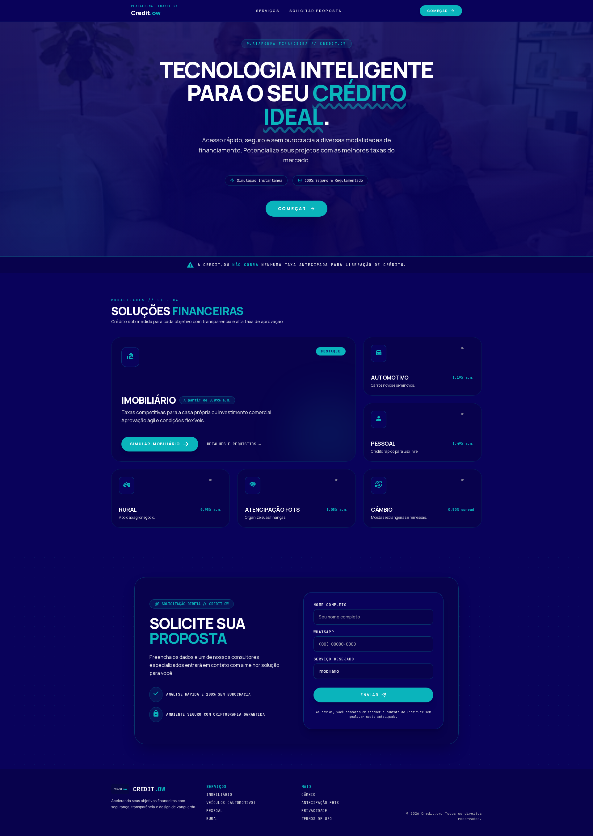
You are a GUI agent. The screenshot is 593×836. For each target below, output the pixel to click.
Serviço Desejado (333, 659)
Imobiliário (219, 794)
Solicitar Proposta (315, 10)
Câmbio (308, 794)
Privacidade (314, 810)
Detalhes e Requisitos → (234, 444)
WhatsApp (323, 632)
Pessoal (214, 810)
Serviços (268, 10)
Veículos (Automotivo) (231, 802)
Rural (212, 818)
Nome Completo (330, 604)
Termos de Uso (316, 818)
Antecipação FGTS (320, 802)
